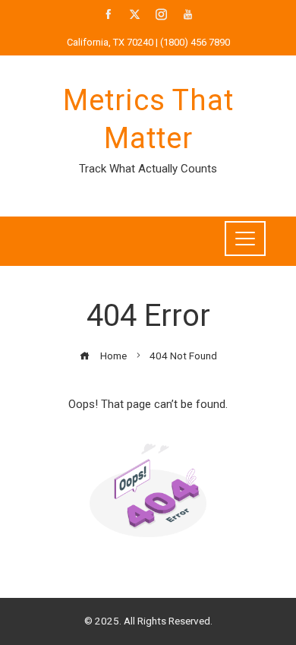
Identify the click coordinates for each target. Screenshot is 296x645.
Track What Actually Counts (148, 168)
